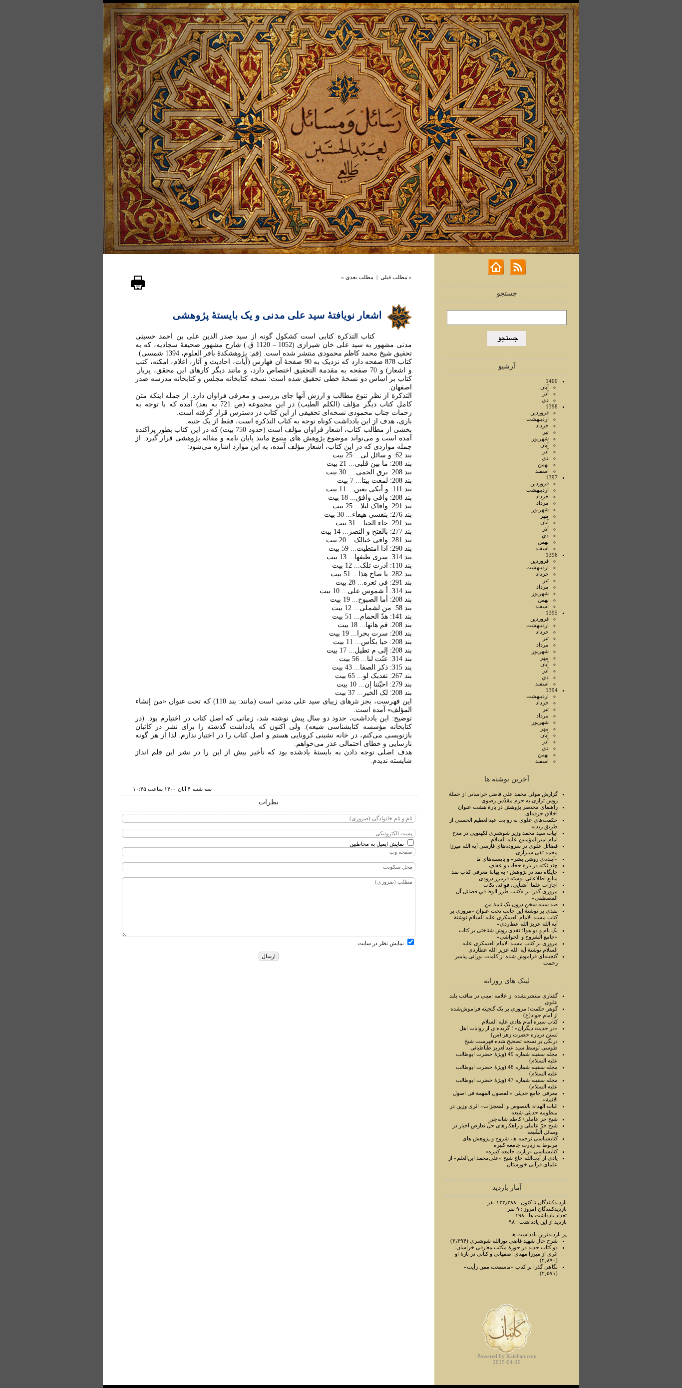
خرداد (542, 425)
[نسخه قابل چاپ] (137, 288)
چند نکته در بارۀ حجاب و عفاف (523, 865)
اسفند (542, 471)
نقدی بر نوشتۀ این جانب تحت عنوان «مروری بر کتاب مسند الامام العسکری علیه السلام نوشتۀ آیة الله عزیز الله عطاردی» (504, 917)
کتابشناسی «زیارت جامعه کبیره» (521, 1151)
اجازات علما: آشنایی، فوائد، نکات (520, 885)
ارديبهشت (537, 419)
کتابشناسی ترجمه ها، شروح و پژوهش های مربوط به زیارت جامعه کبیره (510, 1141)
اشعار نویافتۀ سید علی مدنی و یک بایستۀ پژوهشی (277, 315)
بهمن (543, 464)
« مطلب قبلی (396, 277)
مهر (544, 516)
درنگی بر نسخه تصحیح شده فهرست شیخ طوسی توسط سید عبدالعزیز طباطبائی (511, 1044)
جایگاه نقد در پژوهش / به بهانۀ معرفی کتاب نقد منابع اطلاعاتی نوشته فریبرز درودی (504, 875)
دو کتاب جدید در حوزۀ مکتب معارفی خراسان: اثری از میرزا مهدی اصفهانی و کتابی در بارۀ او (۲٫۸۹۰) (506, 1253)
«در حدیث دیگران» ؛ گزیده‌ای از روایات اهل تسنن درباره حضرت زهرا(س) (508, 1031)
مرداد (542, 503)
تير (546, 432)
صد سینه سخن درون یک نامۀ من (521, 904)
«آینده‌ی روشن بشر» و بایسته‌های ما (517, 859)
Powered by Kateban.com (507, 1356)
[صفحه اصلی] (496, 273)
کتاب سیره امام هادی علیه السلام (520, 1022)
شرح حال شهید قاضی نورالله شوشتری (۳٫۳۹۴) (504, 1241)
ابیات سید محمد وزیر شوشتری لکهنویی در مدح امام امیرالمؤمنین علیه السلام (505, 836)
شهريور (540, 438)
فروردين (539, 412)
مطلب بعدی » (357, 277)
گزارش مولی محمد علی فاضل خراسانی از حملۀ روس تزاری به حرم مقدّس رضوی (503, 797)
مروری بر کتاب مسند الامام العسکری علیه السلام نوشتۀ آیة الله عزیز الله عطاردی (510, 946)
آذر (545, 393)
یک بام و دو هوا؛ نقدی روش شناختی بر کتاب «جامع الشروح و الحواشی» (508, 933)
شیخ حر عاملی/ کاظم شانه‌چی (523, 1119)
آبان (544, 387)
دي (545, 400)
